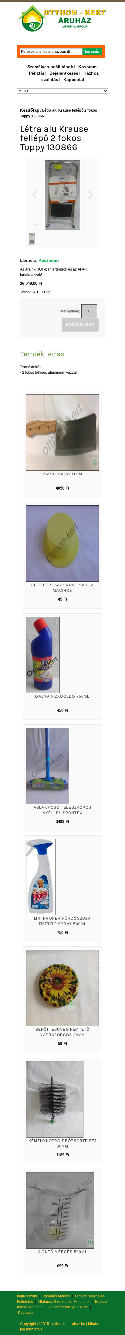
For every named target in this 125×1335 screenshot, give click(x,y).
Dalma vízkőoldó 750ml (62, 696)
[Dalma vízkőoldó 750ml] (62, 655)
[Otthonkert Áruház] (62, 18)
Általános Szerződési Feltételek (64, 1302)
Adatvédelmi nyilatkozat (68, 1307)
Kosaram (87, 66)
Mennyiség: (70, 311)
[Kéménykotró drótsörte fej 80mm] (62, 1099)
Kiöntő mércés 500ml (62, 1252)
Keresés (92, 51)
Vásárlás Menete (56, 1296)
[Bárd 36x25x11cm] (62, 432)
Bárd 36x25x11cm (63, 474)
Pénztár (36, 73)
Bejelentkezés (63, 73)
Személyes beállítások (50, 66)
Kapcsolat (73, 79)
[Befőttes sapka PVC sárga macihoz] (62, 543)
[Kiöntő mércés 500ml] (62, 1210)
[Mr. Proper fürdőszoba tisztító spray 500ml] (62, 877)
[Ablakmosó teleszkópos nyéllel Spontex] (62, 766)
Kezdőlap (29, 110)
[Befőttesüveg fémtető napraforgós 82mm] (62, 988)
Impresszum (27, 1296)
